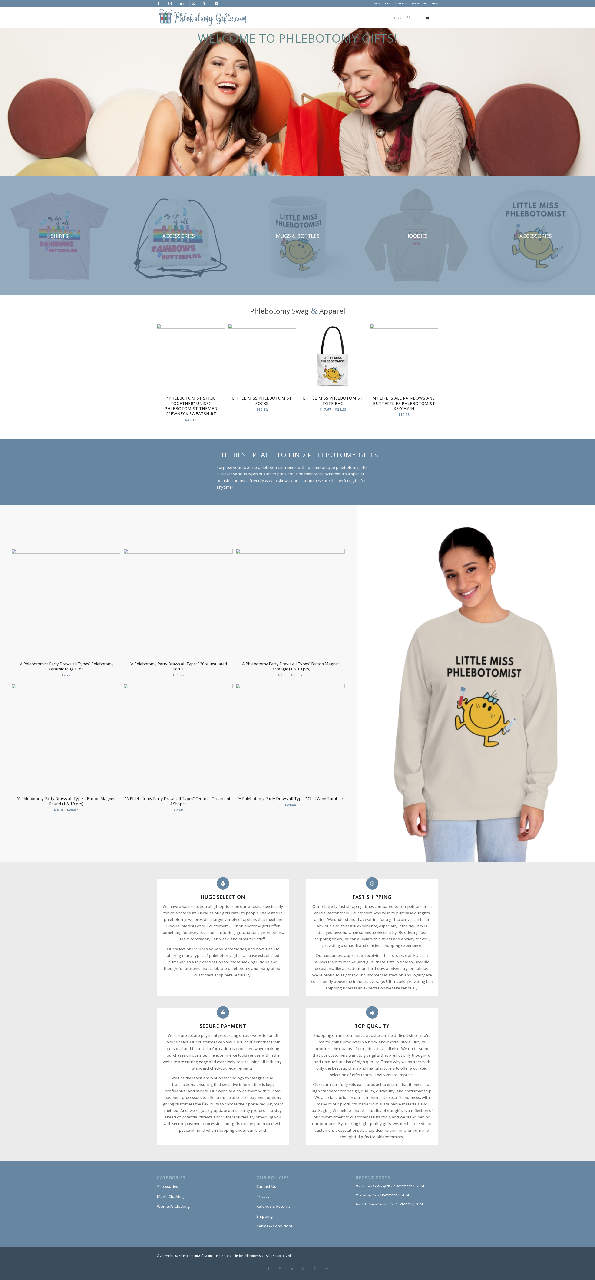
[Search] (408, 17)
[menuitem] (377, 3)
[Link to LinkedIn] (181, 3)
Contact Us (266, 1186)
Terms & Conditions (274, 1226)
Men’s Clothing (170, 1196)
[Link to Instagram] (169, 3)
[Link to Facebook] (158, 3)
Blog (377, 3)
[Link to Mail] (216, 3)
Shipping (264, 1216)
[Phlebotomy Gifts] (202, 17)
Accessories (167, 1186)
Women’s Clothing (173, 1206)
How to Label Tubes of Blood (375, 1186)
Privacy (263, 1196)
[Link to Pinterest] (204, 3)
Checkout (401, 3)
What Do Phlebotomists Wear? (376, 1204)
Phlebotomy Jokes (367, 1195)
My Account (419, 3)
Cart (387, 3)
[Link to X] (193, 3)
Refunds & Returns (273, 1206)
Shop (435, 3)
